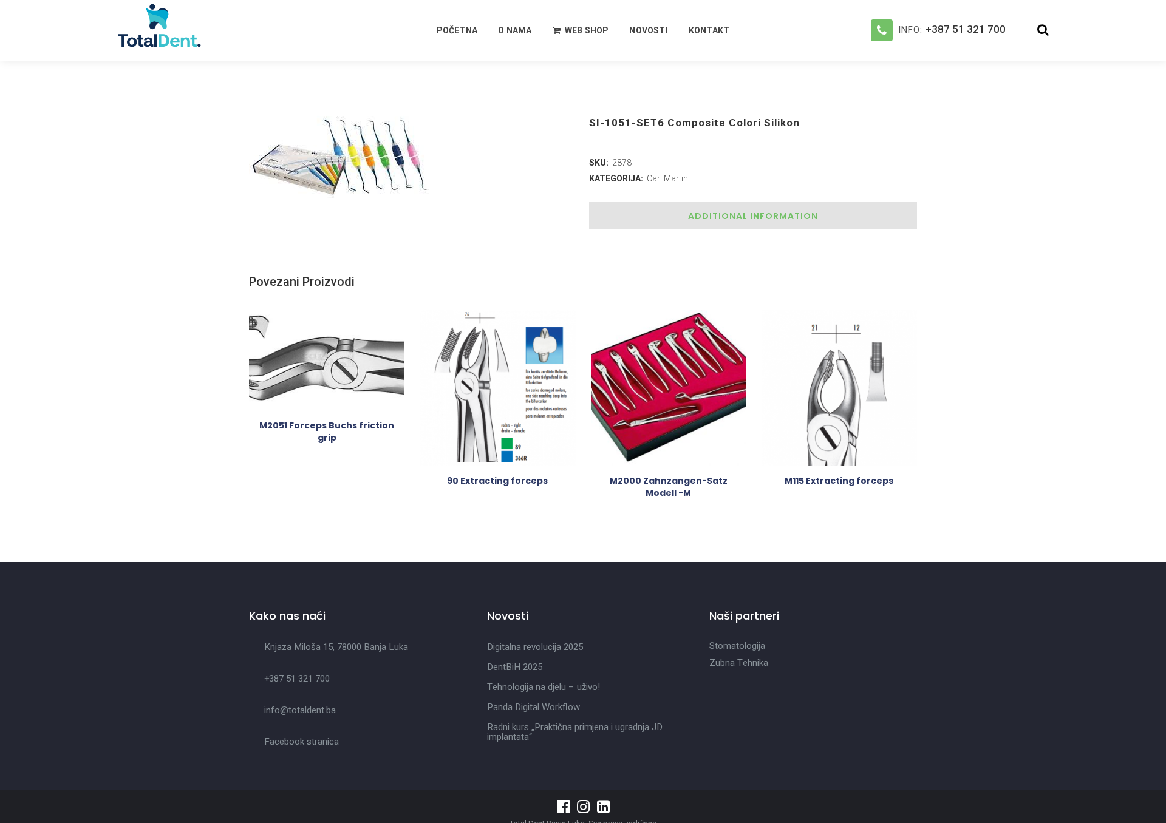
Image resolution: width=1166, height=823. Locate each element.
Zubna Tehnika (738, 662)
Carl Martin (667, 178)
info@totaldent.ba (300, 710)
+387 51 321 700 (966, 29)
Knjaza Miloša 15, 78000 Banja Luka (336, 647)
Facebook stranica (301, 742)
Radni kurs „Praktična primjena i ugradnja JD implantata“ (575, 732)
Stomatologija (737, 645)
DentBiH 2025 (514, 667)
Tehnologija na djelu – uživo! (543, 687)
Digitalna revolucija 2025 (535, 647)
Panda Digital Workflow (533, 707)
